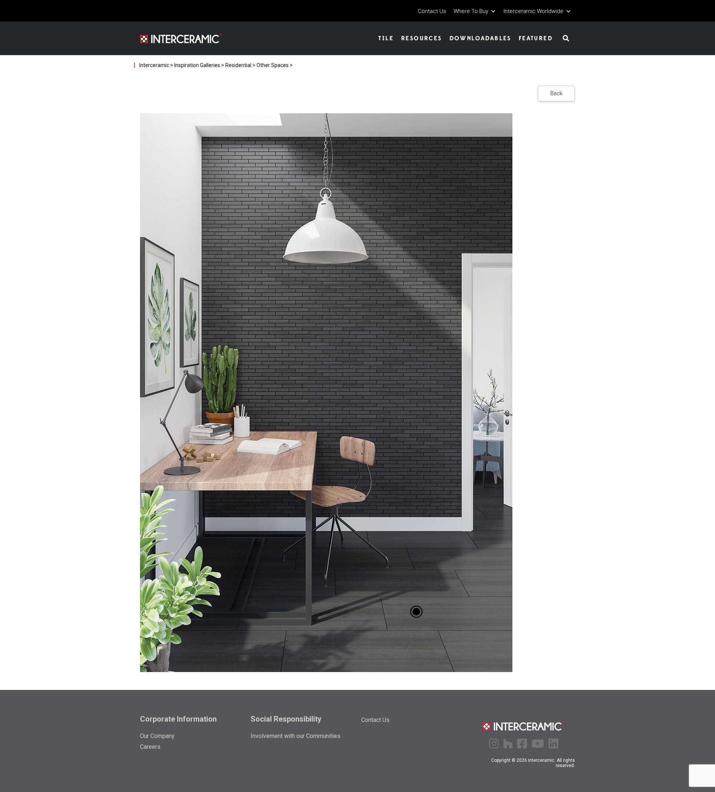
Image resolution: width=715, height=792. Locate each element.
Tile (386, 38)
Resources (421, 38)
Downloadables (480, 38)
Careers (150, 746)
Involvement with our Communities (295, 735)
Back (556, 93)
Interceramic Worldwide (533, 11)
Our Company (157, 735)
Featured (536, 38)
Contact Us (432, 11)
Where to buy (471, 11)
